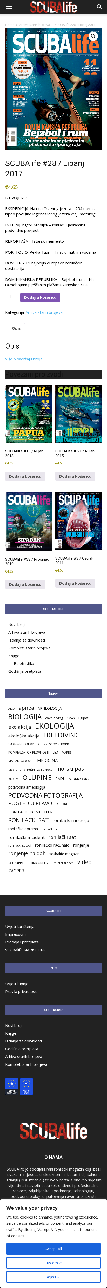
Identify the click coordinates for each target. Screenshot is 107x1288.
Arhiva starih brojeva (34, 25)
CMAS (70, 718)
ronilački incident (26, 837)
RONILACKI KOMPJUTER (30, 811)
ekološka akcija (24, 736)
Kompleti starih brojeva (29, 647)
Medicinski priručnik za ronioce (30, 769)
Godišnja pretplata (24, 671)
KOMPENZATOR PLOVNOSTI (28, 752)
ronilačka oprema (23, 828)
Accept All (53, 1248)
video (84, 862)
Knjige (13, 655)
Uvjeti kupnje (17, 983)
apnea (26, 708)
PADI (59, 778)
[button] (9, 7)
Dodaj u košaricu (40, 297)
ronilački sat (62, 837)
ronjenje (81, 845)
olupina (13, 779)
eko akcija (19, 727)
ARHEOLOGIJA (50, 708)
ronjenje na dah (27, 853)
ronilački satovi (19, 845)
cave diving (54, 717)
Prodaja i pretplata (22, 941)
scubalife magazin (64, 853)
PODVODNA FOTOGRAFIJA (45, 795)
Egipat (83, 717)
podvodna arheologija (26, 787)
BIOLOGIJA (25, 716)
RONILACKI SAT (28, 820)
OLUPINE (37, 777)
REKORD (62, 804)
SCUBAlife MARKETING (25, 949)
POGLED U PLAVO (30, 803)
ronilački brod (51, 829)
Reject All (53, 1276)
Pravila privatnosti (21, 991)
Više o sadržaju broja (23, 358)
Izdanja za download (26, 640)
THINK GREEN (38, 863)
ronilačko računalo (52, 845)
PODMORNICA (79, 778)
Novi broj (16, 624)
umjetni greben (63, 863)
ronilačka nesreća (70, 820)
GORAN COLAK (21, 743)
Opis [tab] (16, 328)
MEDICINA (47, 760)
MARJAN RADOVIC (21, 761)
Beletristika (24, 663)
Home (9, 25)
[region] (53, 1243)
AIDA (11, 709)
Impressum (15, 934)
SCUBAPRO (16, 863)
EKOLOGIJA (54, 726)
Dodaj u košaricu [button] (25, 476)
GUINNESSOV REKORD (53, 744)
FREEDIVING (61, 735)
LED (55, 752)
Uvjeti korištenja (19, 926)
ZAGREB (16, 871)
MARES (66, 752)
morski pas (70, 768)
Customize (54, 1262)
